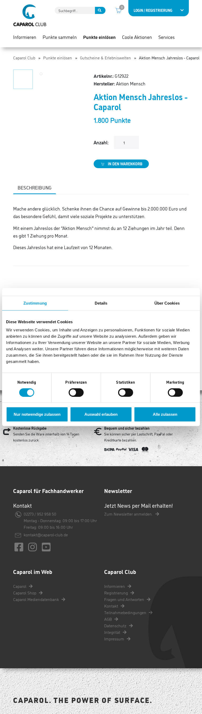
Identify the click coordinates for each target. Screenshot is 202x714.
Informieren (115, 586)
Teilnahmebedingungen (125, 612)
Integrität (112, 632)
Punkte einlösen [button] (99, 37)
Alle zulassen (165, 414)
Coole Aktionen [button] (137, 37)
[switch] (76, 392)
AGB (108, 619)
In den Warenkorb (124, 163)
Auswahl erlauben (101, 414)
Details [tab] (101, 303)
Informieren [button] (24, 37)
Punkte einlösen (57, 57)
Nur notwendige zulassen (37, 414)
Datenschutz (116, 625)
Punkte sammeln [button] (60, 37)
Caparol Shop (25, 592)
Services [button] (166, 37)
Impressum (114, 638)
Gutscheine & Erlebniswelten (105, 57)
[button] (23, 79)
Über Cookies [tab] (167, 303)
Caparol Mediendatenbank (36, 599)
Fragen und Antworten (124, 599)
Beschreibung (35, 187)
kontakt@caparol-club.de (46, 534)
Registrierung (116, 592)
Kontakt (111, 606)
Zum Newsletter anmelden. (129, 514)
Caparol (20, 586)
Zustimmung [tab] (35, 303)
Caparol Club (24, 57)
